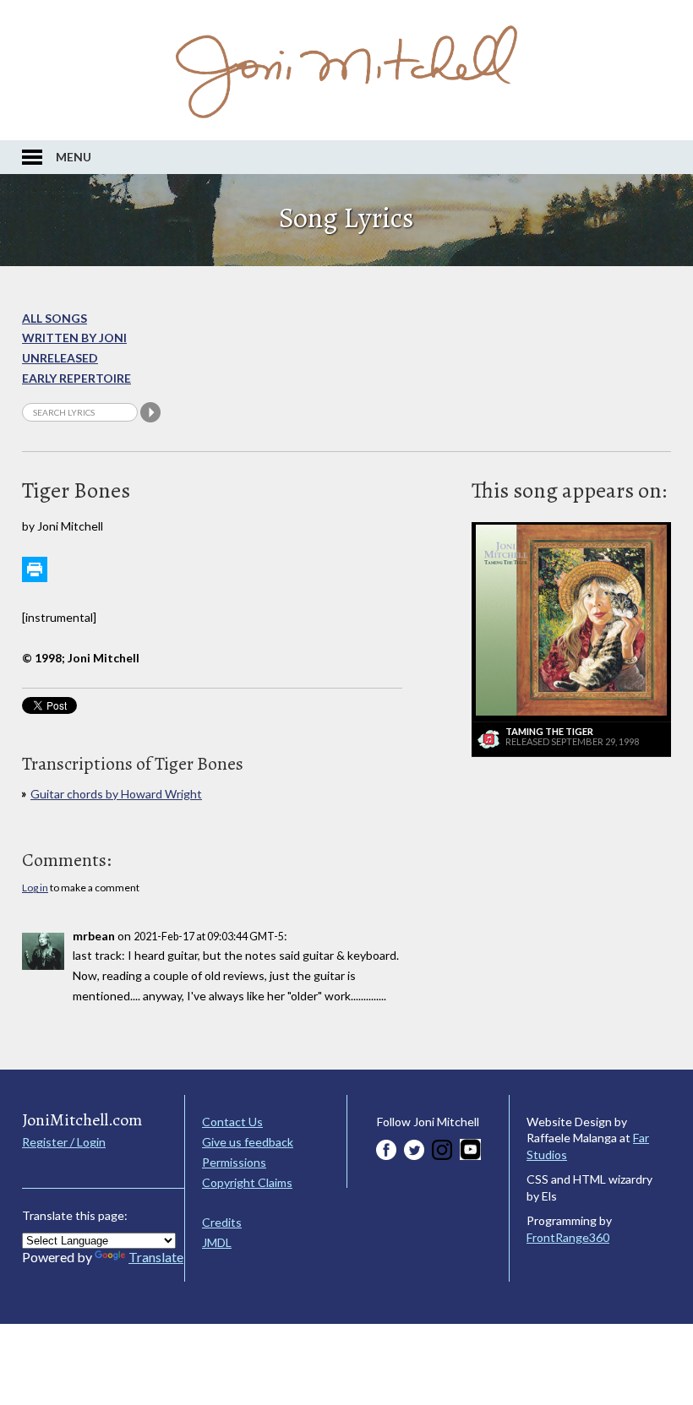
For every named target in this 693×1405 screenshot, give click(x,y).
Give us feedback (247, 1142)
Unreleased (60, 358)
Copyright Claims (247, 1182)
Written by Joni (74, 337)
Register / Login (64, 1142)
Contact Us (232, 1121)
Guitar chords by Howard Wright (116, 794)
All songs (54, 318)
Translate (155, 1257)
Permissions (234, 1162)
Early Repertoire (76, 378)
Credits (222, 1222)
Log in (35, 887)
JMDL (217, 1242)
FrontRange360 (568, 1237)
